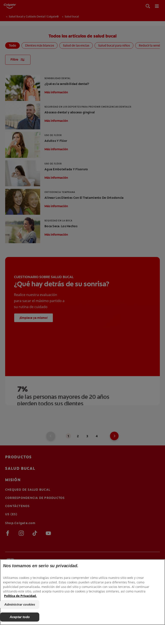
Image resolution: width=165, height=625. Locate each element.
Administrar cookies (19, 604)
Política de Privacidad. (20, 596)
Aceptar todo (20, 617)
